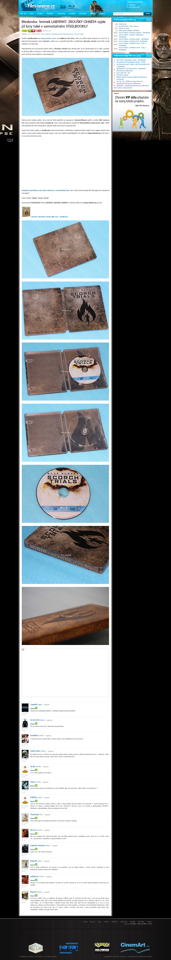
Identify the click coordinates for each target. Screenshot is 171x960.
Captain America (37, 846)
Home (85, 922)
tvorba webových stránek (143, 956)
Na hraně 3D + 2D (123, 73)
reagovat (46, 705)
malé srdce (35, 751)
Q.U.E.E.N (34, 720)
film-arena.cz (121, 956)
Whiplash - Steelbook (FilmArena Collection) (132, 86)
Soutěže (72, 14)
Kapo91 (33, 861)
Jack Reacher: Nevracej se (128, 26)
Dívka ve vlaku (124, 28)
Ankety (93, 14)
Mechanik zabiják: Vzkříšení (129, 31)
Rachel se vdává (122, 75)
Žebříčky (50, 14)
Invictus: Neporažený (124, 88)
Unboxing (61, 14)
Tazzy (32, 782)
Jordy (32, 767)
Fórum (102, 14)
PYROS (33, 797)
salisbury (34, 877)
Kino (32, 14)
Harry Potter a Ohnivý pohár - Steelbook (134, 39)
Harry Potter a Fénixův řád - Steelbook (133, 41)
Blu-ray (23, 14)
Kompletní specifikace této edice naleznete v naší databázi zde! (46, 191)
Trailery (40, 14)
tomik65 (34, 736)
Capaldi (33, 705)
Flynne (33, 892)
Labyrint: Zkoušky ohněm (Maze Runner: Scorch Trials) (64, 34)
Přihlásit (132, 5)
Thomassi (34, 815)
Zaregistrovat (134, 7)
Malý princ (123, 24)
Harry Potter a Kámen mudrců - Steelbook (134, 33)
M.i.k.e (33, 830)
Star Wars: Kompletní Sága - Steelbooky (131, 60)
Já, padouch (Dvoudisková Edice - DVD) (130, 62)
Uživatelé (82, 14)
